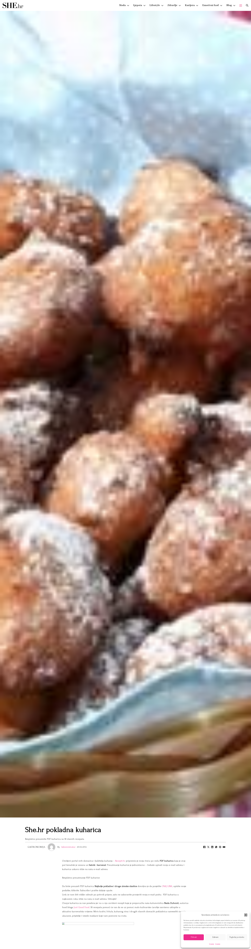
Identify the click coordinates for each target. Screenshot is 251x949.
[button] (245, 915)
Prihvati (194, 937)
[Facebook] (204, 847)
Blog (229, 5)
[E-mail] (224, 847)
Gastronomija (36, 847)
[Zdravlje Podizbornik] (180, 5)
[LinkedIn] (212, 847)
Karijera (190, 5)
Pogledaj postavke (237, 937)
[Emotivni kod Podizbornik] (221, 5)
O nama (211, 944)
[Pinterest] (220, 847)
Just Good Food (81, 907)
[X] (208, 847)
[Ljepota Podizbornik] (144, 5)
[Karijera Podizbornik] (197, 5)
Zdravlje (172, 5)
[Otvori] (247, 5)
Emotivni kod (210, 5)
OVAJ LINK (167, 886)
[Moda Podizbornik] (128, 5)
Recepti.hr (120, 860)
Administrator (68, 847)
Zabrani (215, 937)
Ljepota (137, 5)
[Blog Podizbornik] (234, 5)
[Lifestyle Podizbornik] (162, 5)
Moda (122, 5)
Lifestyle (155, 5)
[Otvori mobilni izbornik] (240, 5)
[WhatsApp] (216, 847)
